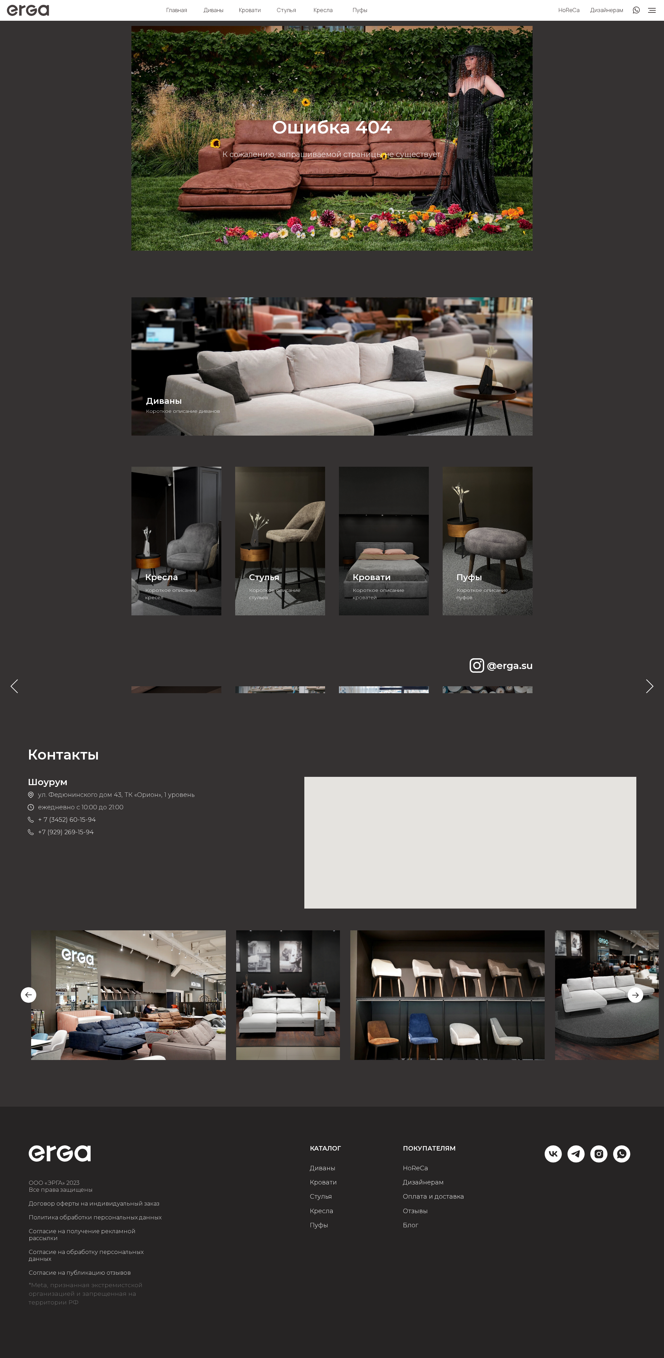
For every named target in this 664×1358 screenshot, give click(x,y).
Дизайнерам (606, 10)
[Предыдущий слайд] (14, 686)
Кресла (323, 10)
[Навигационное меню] (652, 10)
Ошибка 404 (332, 127)
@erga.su (510, 665)
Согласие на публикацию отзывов (80, 1272)
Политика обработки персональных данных (95, 1217)
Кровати (250, 10)
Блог (410, 1225)
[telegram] (576, 1159)
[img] (332, 366)
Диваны (213, 10)
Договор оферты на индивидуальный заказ (94, 1203)
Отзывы (415, 1211)
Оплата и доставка (433, 1196)
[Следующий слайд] (650, 686)
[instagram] (599, 1159)
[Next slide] (635, 995)
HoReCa (569, 10)
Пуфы (360, 10)
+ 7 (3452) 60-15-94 (67, 820)
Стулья (286, 10)
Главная (176, 10)
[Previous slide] (28, 995)
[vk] (553, 1159)
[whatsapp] (621, 1159)
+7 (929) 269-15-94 (66, 832)
